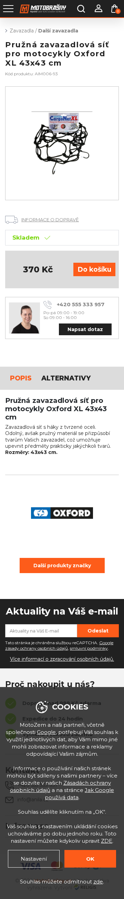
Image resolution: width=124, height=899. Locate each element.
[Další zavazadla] (62, 143)
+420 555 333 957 (80, 304)
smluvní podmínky (89, 648)
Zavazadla (22, 30)
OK (90, 859)
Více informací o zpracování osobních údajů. (62, 659)
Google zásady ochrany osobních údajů (59, 645)
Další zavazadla (58, 30)
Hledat (81, 8)
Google (46, 732)
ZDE (106, 841)
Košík (118, 11)
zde (98, 881)
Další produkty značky (62, 565)
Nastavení (34, 859)
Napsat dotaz (85, 329)
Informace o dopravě (50, 219)
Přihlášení (98, 8)
